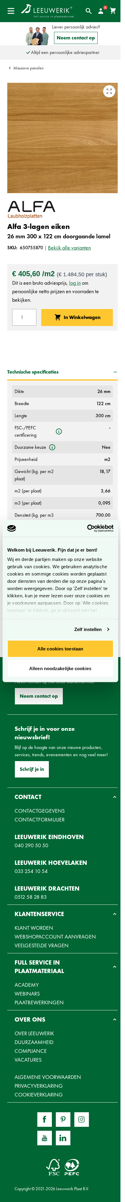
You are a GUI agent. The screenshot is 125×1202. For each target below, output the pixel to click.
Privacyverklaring (39, 1085)
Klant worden (34, 927)
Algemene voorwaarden (48, 1076)
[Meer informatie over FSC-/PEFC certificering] (58, 431)
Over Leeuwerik (34, 1033)
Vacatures (28, 1059)
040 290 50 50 (31, 845)
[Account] (101, 11)
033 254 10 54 (31, 871)
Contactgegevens (40, 810)
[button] (62, 797)
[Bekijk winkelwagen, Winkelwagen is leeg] (113, 11)
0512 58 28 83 (31, 896)
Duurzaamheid (34, 1042)
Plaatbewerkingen (39, 1002)
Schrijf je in (32, 769)
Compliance (31, 1050)
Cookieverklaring (39, 1094)
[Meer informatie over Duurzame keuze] (52, 447)
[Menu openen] (11, 11)
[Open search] (88, 11)
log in (75, 282)
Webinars (27, 993)
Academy (27, 984)
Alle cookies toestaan (60, 648)
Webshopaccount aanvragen (55, 936)
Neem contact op (76, 38)
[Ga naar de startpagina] (47, 11)
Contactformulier (40, 819)
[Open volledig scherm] (109, 91)
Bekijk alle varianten (69, 247)
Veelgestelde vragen (42, 945)
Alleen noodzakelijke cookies (60, 668)
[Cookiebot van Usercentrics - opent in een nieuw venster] (86, 528)
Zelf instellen (88, 629)
